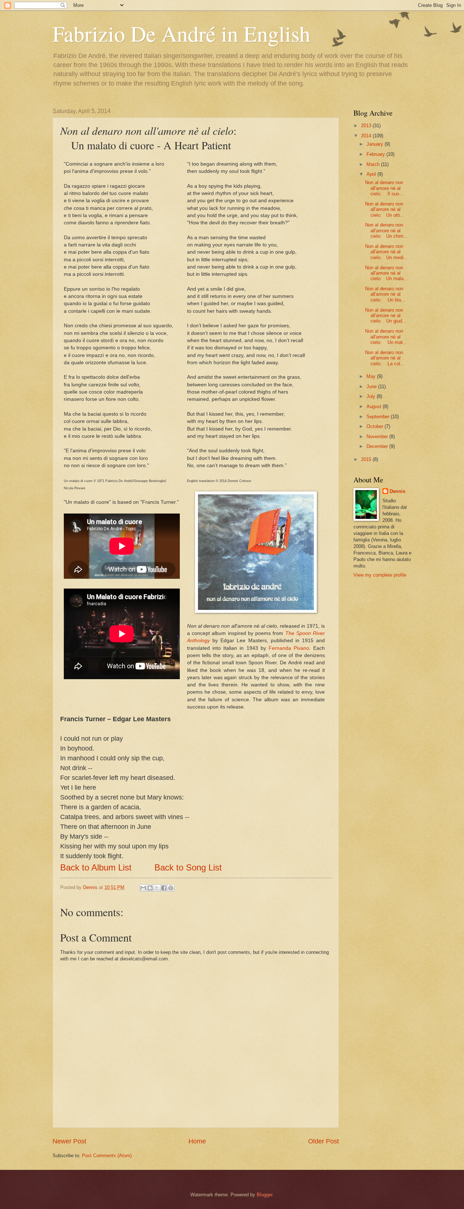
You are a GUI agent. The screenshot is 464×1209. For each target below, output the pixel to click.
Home (197, 1141)
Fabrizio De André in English (181, 33)
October (375, 426)
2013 (367, 125)
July (371, 396)
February (376, 154)
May (371, 376)
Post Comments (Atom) (107, 1155)
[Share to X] (157, 888)
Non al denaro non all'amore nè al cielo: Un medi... (386, 252)
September (378, 416)
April (371, 174)
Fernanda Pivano (289, 648)
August (374, 406)
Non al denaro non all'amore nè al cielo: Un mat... (386, 336)
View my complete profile (379, 575)
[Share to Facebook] (163, 888)
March (373, 164)
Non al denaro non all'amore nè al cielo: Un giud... (385, 315)
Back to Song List (188, 867)
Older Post (323, 1141)
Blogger (264, 1194)
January (375, 144)
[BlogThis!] (150, 888)
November (377, 436)
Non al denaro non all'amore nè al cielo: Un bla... (385, 294)
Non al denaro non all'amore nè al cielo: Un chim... (386, 230)
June (372, 386)
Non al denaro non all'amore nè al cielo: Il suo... (384, 188)
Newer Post (69, 1141)
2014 (367, 135)
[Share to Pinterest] (170, 888)
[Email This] (143, 888)
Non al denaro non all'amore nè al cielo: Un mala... (386, 273)
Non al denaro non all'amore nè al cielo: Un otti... (384, 209)
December (377, 446)
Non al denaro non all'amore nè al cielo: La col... (385, 358)
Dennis (397, 491)
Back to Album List (96, 867)
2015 (367, 459)
